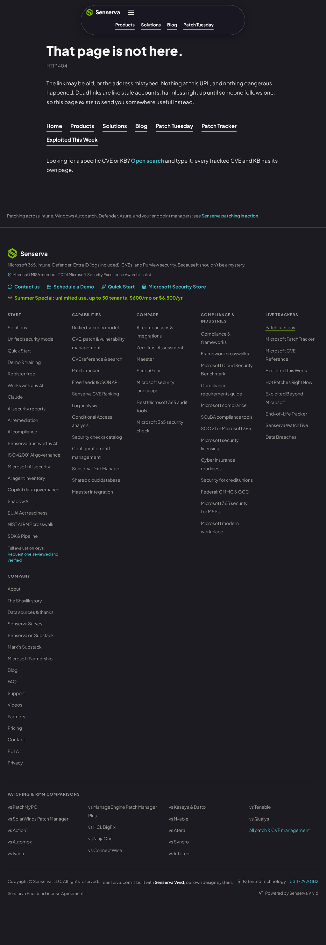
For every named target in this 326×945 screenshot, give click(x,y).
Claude (15, 397)
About (14, 589)
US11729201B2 (304, 881)
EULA (13, 751)
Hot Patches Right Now (289, 382)
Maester (145, 359)
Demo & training (24, 362)
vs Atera (177, 830)
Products (125, 24)
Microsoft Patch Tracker (290, 339)
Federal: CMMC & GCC (225, 491)
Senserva (108, 12)
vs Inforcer (180, 853)
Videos (15, 704)
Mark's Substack (25, 647)
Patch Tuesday (198, 24)
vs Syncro (179, 841)
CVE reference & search (97, 359)
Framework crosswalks (225, 353)
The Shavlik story (25, 600)
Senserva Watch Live (287, 425)
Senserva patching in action (230, 215)
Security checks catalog (97, 437)
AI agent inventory (26, 478)
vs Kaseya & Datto (187, 807)
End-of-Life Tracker (286, 413)
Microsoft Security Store (177, 286)
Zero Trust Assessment (160, 347)
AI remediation (23, 420)
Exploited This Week (72, 139)
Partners (16, 716)
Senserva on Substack (31, 635)
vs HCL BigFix (102, 827)
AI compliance (22, 431)
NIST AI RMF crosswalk (30, 524)
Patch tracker (86, 370)
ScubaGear (149, 370)
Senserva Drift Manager (96, 468)
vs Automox (20, 841)
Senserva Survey (25, 623)
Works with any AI (25, 385)
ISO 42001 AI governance (34, 455)
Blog (172, 24)
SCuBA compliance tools (226, 417)
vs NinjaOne (100, 838)
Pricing (15, 728)
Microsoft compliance (224, 405)
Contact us (27, 286)
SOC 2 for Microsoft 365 (226, 428)
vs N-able (178, 818)
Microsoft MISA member (34, 274)
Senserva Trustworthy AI (32, 443)
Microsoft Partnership (30, 658)
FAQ (12, 681)
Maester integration (92, 491)
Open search (147, 160)
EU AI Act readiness (27, 512)
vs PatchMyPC (22, 807)
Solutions (151, 24)
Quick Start (121, 286)
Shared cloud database (96, 480)
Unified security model (31, 339)
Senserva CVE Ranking (95, 393)
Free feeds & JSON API (95, 382)
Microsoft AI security (29, 466)
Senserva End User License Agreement (46, 893)
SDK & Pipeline (23, 536)
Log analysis (84, 405)
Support (16, 693)
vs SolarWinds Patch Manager (38, 818)
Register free (21, 373)
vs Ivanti (16, 853)
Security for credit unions (227, 480)
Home (54, 126)
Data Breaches (281, 437)
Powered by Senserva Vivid (291, 893)
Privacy (15, 762)
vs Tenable (260, 807)
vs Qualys (259, 818)
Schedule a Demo (73, 286)
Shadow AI (19, 501)
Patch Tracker (219, 126)
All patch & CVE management (279, 830)
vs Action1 (18, 830)
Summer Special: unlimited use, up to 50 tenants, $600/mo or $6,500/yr (98, 298)
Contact (16, 739)
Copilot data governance (34, 489)
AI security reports (27, 408)
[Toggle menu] (131, 12)
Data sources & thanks (30, 612)
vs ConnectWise (105, 850)
